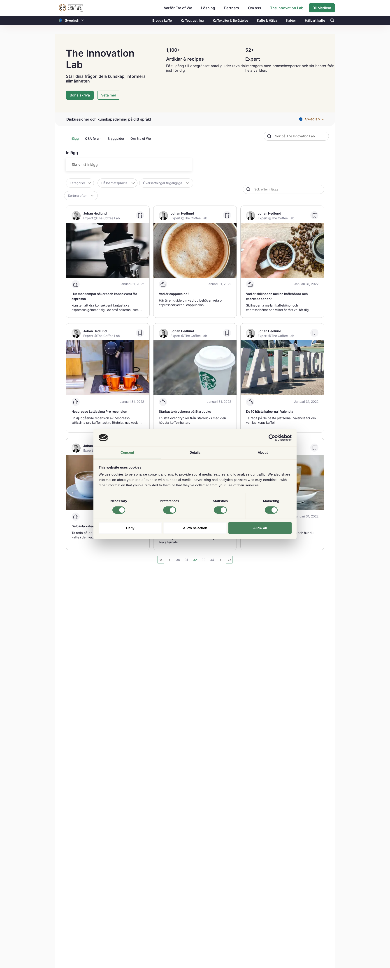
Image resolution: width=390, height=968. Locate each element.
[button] (82, 20)
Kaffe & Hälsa (267, 20)
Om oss (254, 8)
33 (204, 560)
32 (195, 560)
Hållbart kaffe (315, 20)
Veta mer (108, 95)
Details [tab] (195, 452)
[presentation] (73, 140)
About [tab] (263, 452)
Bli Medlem (322, 8)
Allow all (260, 528)
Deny (130, 528)
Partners (231, 8)
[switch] (169, 510)
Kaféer (291, 20)
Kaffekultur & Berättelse (230, 20)
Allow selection (195, 528)
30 (178, 560)
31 (186, 560)
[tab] (73, 140)
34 (212, 560)
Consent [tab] (127, 452)
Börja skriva (80, 95)
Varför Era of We (178, 8)
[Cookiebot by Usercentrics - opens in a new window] (272, 437)
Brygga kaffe (162, 20)
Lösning (208, 8)
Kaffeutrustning (192, 20)
